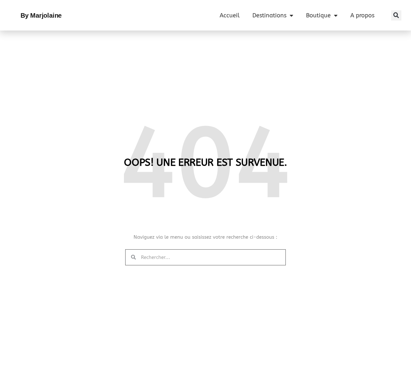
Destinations (269, 15)
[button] (396, 15)
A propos (362, 15)
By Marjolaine (41, 15)
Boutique (318, 15)
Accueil (230, 15)
